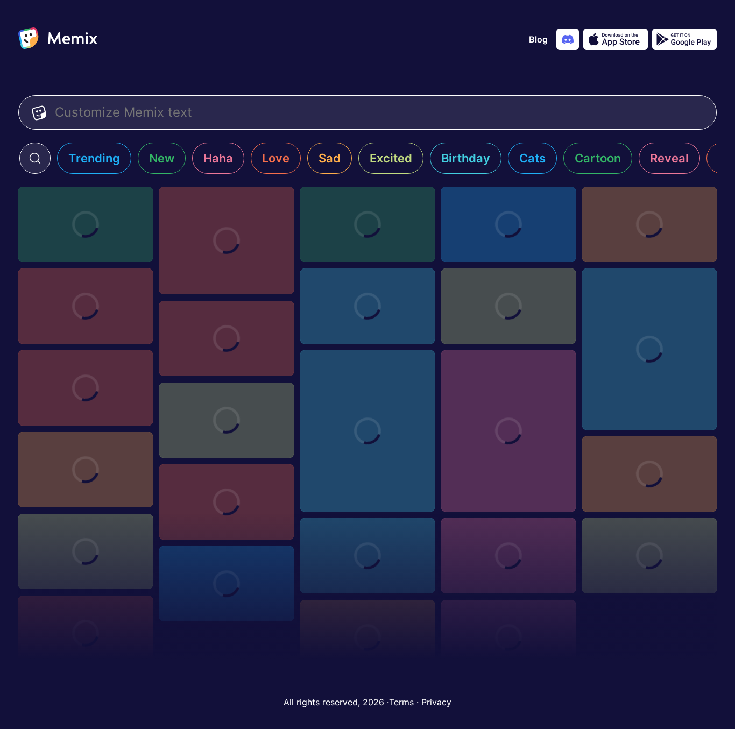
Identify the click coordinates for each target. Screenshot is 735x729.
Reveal (669, 158)
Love (275, 158)
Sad (330, 158)
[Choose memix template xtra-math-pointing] (85, 388)
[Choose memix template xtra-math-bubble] (367, 431)
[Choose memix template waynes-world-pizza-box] (367, 306)
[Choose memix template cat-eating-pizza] (649, 349)
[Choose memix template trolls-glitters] (85, 469)
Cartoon (598, 158)
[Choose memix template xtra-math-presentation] (226, 338)
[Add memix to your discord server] (567, 39)
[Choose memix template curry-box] (508, 306)
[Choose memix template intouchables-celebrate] (226, 240)
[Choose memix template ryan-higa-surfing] (85, 633)
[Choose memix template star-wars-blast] (367, 555)
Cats (532, 158)
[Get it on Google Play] (684, 39)
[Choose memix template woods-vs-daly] (508, 431)
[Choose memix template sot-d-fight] (649, 555)
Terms (401, 702)
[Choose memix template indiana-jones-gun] (367, 224)
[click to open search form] (35, 158)
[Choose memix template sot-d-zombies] (508, 555)
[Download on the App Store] (615, 39)
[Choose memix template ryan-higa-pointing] (367, 637)
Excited (391, 158)
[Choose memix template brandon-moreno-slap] (508, 224)
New (161, 158)
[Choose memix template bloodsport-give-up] (649, 224)
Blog (538, 39)
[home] (57, 39)
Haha (218, 158)
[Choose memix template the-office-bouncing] (649, 474)
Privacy (436, 702)
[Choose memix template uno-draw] (226, 420)
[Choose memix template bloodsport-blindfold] (85, 306)
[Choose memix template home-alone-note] (85, 224)
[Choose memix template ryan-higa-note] (508, 637)
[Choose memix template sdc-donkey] (226, 583)
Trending (94, 158)
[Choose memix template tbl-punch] (226, 502)
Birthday (465, 158)
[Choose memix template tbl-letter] (85, 551)
